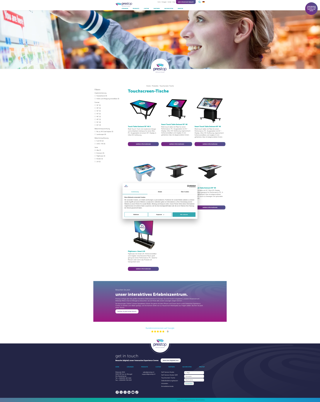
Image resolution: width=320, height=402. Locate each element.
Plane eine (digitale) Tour (171, 360)
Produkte (136, 8)
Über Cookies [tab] (185, 191)
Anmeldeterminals (167, 386)
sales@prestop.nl (148, 372)
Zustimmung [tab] (135, 191)
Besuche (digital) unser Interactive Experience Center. (137, 360)
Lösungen (125, 8)
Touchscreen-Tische (167, 86)
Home (148, 86)
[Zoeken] (199, 2)
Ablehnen (136, 214)
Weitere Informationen (143, 144)
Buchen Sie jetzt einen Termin (127, 311)
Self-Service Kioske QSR (169, 375)
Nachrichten (168, 8)
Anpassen (159, 214)
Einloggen (164, 2)
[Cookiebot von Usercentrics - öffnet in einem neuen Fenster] (188, 186)
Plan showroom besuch (186, 2)
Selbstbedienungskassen (169, 380)
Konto (159, 2)
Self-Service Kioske (167, 372)
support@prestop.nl (148, 374)
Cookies (179, 399)
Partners (157, 8)
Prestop (180, 8)
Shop (173, 2)
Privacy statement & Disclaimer (188, 399)
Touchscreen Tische (168, 378)
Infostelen (164, 383)
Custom (146, 8)
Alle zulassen (184, 214)
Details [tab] (160, 191)
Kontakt (169, 2)
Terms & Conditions (200, 399)
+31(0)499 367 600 (124, 378)
